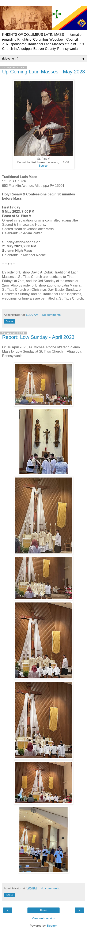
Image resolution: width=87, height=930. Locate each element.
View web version (43, 918)
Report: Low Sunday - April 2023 (38, 337)
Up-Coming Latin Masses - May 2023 (43, 71)
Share (9, 321)
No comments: (51, 314)
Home (43, 910)
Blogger (51, 925)
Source (43, 165)
